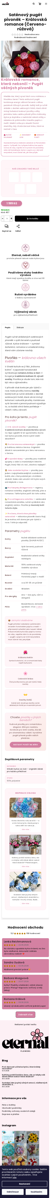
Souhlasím (36, 1191)
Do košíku (33, 218)
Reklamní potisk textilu (25, 1024)
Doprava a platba (10, 1114)
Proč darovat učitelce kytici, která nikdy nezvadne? (21, 1067)
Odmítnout (13, 1191)
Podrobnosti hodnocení (25, 37)
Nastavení (24, 1183)
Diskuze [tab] (20, 327)
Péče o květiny (9, 1105)
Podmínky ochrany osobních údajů (18, 1111)
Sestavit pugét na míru (25, 744)
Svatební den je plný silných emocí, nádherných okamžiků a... (24, 1083)
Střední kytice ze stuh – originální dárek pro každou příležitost (25, 770)
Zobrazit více (25, 1014)
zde (14, 1177)
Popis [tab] (7, 327)
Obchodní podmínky (12, 1108)
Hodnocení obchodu (25, 927)
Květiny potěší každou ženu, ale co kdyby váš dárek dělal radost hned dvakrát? (23, 1075)
